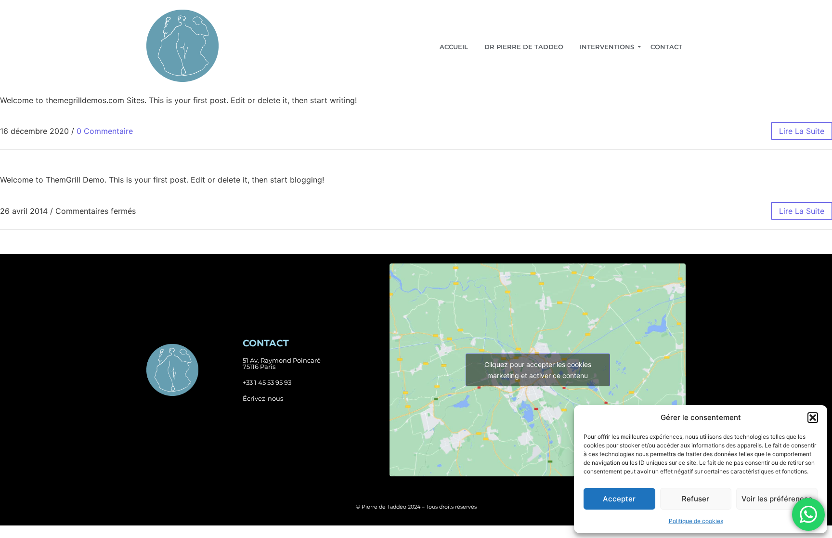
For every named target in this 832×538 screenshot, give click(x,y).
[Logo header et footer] (182, 46)
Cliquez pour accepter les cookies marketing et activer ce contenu (537, 370)
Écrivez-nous (263, 398)
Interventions (607, 47)
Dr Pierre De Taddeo (523, 47)
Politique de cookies (696, 521)
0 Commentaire (105, 131)
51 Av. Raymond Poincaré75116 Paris (282, 363)
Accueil (454, 47)
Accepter (619, 498)
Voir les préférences (776, 498)
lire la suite (801, 131)
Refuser (695, 498)
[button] (813, 417)
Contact (666, 47)
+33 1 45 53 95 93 (267, 382)
